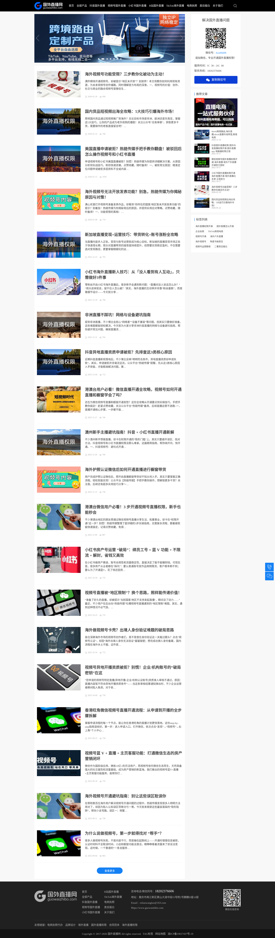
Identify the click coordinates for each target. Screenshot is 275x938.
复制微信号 (218, 79)
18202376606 (164, 891)
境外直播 (83, 925)
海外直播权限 (130, 925)
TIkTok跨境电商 (215, 231)
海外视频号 (201, 241)
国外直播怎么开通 (225, 226)
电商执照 (192, 5)
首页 (71, 5)
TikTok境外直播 (175, 5)
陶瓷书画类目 (216, 241)
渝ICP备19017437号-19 (180, 933)
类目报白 (205, 5)
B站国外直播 (156, 5)
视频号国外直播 (117, 5)
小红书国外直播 (137, 5)
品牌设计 (70, 925)
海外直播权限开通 (204, 226)
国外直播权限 (99, 925)
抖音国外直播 (97, 5)
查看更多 (110, 870)
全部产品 (82, 5)
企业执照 (200, 231)
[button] (98, 58)
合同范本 (114, 925)
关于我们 (218, 5)
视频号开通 (201, 236)
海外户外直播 (216, 236)
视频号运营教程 (203, 246)
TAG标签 (148, 933)
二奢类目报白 (220, 246)
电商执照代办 (55, 925)
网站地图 (160, 933)
